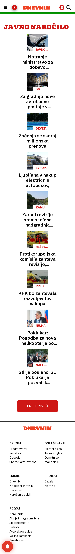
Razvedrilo (16, 490)
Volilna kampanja (20, 536)
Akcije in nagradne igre (24, 518)
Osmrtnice (52, 457)
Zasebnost (16, 540)
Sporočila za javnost (22, 462)
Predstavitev (18, 448)
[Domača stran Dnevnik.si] (36, 8)
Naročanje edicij (20, 494)
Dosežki (14, 457)
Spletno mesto (19, 522)
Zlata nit (50, 485)
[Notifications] (7, 546)
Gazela (49, 481)
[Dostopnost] (14, 7)
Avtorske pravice (20, 531)
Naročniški (16, 514)
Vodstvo (15, 453)
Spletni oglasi (53, 448)
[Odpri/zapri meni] (9, 7)
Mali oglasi (52, 462)
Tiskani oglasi (54, 453)
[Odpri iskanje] (68, 7)
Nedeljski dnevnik (21, 485)
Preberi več (37, 406)
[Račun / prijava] (62, 7)
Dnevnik (14, 481)
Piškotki (14, 527)
